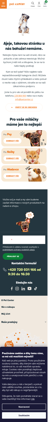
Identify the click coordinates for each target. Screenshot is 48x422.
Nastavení (24, 406)
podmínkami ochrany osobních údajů (19, 249)
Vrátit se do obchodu (26, 107)
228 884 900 (20, 95)
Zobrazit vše (12, 140)
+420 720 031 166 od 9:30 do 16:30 (24, 271)
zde (33, 398)
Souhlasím (24, 415)
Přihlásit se (13, 256)
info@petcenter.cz (24, 99)
